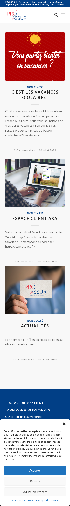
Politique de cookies (23, 500)
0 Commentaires (24, 150)
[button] (64, 424)
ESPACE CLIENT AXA (35, 218)
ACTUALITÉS (35, 326)
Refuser (35, 481)
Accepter (35, 470)
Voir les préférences (35, 492)
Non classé (35, 87)
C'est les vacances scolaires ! (35, 94)
